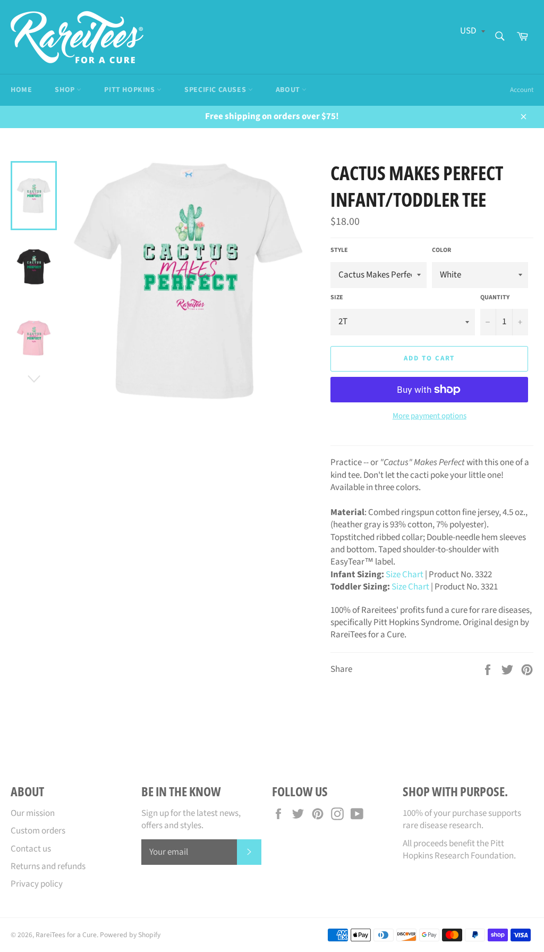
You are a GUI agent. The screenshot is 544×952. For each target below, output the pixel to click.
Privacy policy (37, 884)
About (289, 90)
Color (441, 250)
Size (336, 297)
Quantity (494, 297)
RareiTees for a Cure (66, 935)
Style (339, 250)
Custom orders (38, 830)
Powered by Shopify (130, 935)
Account (521, 90)
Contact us (31, 849)
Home (21, 90)
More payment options (429, 416)
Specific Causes (216, 90)
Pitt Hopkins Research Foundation (458, 849)
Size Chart (404, 574)
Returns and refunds (48, 866)
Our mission (33, 813)
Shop (65, 90)
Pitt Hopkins (130, 90)
